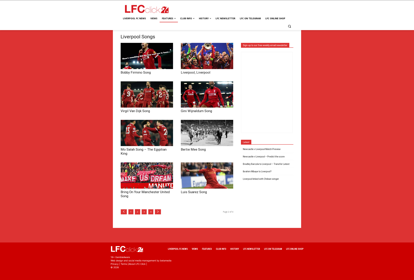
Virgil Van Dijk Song (135, 111)
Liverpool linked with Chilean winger (261, 179)
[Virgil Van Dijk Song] (147, 94)
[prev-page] (124, 211)
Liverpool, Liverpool (195, 72)
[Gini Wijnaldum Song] (207, 94)
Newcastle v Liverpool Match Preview (262, 149)
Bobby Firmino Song (136, 72)
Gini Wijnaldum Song (196, 111)
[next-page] (158, 211)
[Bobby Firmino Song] (147, 56)
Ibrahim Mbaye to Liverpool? (257, 171)
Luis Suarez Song (194, 192)
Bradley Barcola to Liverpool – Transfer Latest (266, 164)
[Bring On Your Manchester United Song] (147, 175)
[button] (289, 26)
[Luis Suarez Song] (207, 175)
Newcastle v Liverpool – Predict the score (264, 156)
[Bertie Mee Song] (207, 133)
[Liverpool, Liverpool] (207, 56)
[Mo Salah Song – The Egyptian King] (147, 133)
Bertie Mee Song (193, 149)
